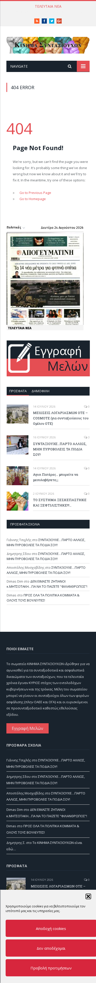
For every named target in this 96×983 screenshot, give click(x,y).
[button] (88, 896)
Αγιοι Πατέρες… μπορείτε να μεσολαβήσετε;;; (55, 477)
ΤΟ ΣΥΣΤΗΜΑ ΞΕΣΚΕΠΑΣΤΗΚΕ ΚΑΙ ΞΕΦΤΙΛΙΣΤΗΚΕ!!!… (60, 503)
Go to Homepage (32, 198)
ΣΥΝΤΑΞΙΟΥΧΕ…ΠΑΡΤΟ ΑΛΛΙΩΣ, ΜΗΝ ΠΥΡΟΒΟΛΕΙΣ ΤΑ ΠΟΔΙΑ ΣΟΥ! (49, 11)
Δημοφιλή (40, 391)
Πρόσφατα (18, 391)
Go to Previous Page (35, 192)
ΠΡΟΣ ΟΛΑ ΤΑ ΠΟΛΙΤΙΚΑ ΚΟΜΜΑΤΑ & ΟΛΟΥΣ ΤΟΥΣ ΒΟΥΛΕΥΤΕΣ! (43, 598)
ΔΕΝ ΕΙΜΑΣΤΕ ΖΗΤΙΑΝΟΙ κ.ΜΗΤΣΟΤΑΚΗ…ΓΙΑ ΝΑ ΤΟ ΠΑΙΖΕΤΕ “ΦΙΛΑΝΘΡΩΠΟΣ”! (47, 584)
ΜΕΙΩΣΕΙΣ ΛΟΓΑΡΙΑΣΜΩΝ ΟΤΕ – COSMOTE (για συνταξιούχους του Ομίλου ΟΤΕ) (61, 418)
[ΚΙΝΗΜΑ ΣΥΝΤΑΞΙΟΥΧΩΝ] (48, 44)
